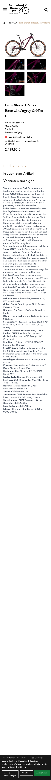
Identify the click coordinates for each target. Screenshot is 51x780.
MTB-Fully (12, 23)
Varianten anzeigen (18, 181)
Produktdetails (14, 166)
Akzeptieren (41, 773)
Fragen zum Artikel (18, 174)
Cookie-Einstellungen (10, 774)
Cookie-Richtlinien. (17, 767)
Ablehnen (26, 773)
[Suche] (46, 9)
